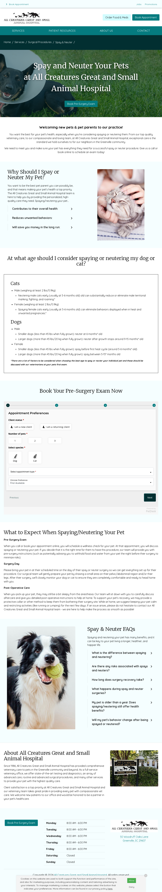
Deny (131, 887)
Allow (131, 880)
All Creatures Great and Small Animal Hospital (80, 874)
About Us (106, 30)
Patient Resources (62, 30)
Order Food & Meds (116, 17)
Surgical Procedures (40, 42)
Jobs (138, 4)
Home (7, 42)
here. (110, 888)
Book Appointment (146, 17)
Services (18, 30)
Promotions (151, 4)
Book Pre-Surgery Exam (81, 103)
